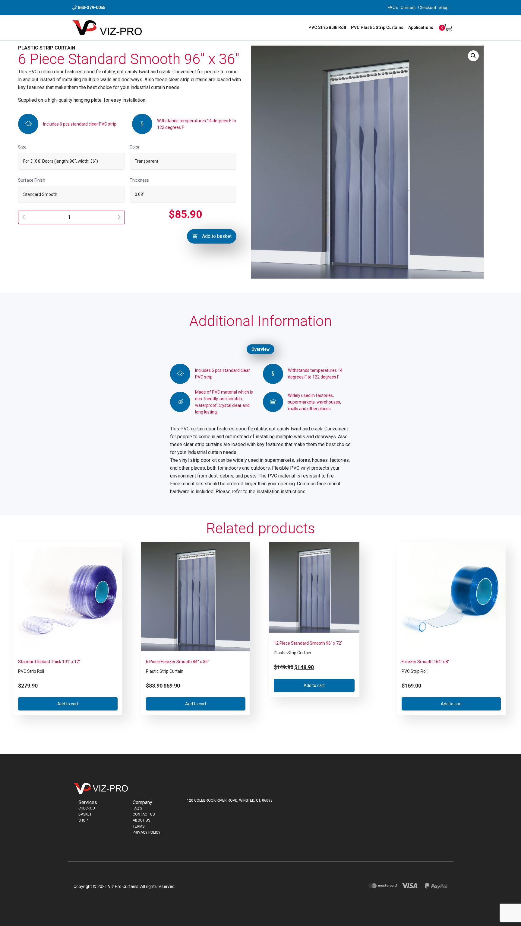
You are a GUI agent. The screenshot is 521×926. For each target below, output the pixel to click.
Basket (85, 814)
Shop (444, 7)
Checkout (427, 7)
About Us (141, 820)
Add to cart (67, 703)
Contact (408, 7)
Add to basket (217, 236)
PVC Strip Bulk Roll (327, 27)
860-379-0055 (92, 7)
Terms (138, 826)
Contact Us (144, 814)
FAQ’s (393, 7)
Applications (420, 27)
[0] (448, 28)
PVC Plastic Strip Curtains (377, 27)
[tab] (260, 349)
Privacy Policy (146, 832)
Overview (260, 349)
